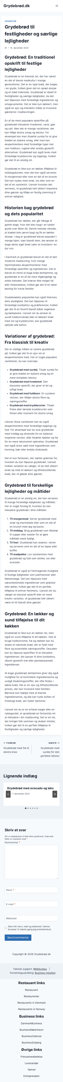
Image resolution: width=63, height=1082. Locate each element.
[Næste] (54, 794)
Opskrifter (10, 21)
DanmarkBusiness (31, 1023)
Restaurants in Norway (31, 1009)
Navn (10, 890)
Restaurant (31, 989)
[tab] (25, 808)
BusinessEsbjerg (31, 1042)
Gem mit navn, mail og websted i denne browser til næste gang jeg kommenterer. (30, 928)
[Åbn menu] (56, 5)
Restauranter (31, 996)
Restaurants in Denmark (31, 1002)
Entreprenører (31, 1076)
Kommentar (12, 842)
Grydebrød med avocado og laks (30, 788)
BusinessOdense (31, 1036)
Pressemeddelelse (31, 1056)
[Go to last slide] (8, 794)
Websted (11, 918)
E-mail (11, 904)
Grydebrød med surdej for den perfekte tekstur (50, 749)
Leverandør (31, 1063)
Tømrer (31, 1069)
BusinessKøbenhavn (31, 1029)
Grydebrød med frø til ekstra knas (16, 747)
